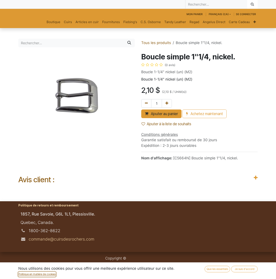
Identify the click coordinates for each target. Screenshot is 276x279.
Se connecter (246, 14)
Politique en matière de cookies (37, 274)
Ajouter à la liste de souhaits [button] (169, 124)
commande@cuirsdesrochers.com (61, 239)
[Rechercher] (252, 4)
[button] (161, 113)
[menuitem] (53, 22)
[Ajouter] (167, 103)
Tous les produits (156, 43)
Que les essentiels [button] (217, 269)
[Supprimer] (146, 103)
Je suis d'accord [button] (244, 269)
